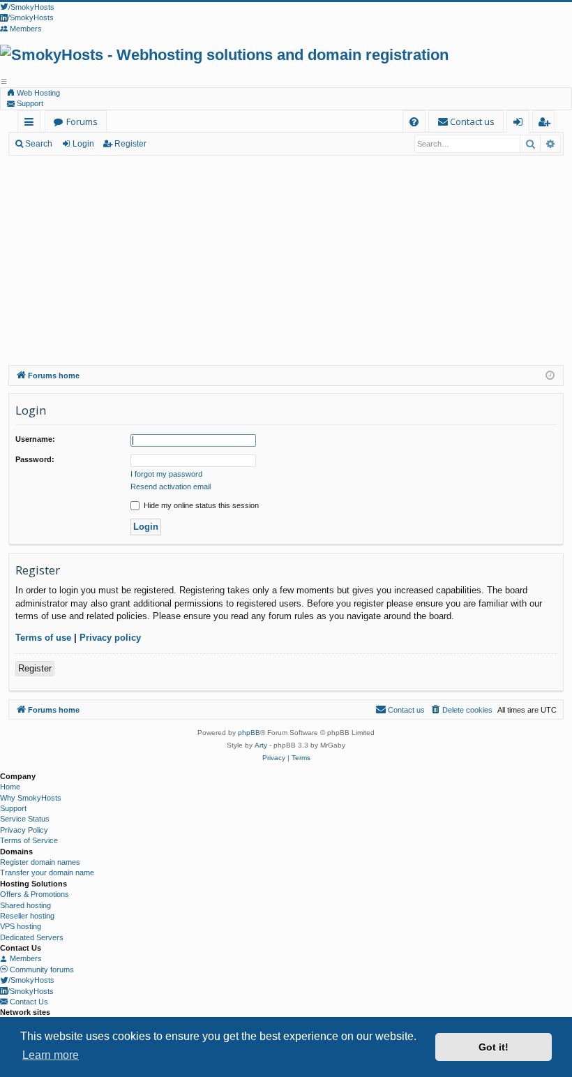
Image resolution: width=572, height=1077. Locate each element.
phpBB (249, 732)
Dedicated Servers (31, 937)
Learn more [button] (50, 1055)
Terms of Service (29, 840)
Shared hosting (25, 905)
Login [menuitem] (521, 124)
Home (10, 786)
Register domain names (40, 862)
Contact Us (28, 1001)
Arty (261, 745)
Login (83, 144)
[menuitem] (414, 122)
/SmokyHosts (31, 980)
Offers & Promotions (34, 894)
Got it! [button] (494, 1047)
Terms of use (43, 637)
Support (29, 103)
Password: (34, 459)
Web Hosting (37, 93)
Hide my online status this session (200, 505)
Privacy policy (110, 637)
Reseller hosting (27, 916)
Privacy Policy (24, 830)
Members (25, 958)
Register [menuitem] (547, 124)
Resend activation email (170, 486)
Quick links (32, 124)
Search (38, 144)
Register (130, 144)
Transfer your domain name (47, 872)
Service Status (25, 819)
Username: (35, 439)
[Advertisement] (286, 260)
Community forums (41, 969)
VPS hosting (20, 926)
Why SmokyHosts (30, 798)
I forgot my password (166, 474)
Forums (82, 121)
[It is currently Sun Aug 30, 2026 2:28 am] (550, 376)
